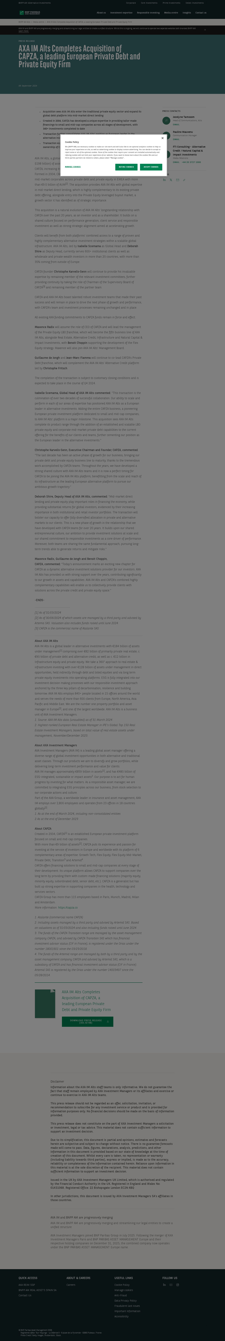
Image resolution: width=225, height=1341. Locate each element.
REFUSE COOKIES (126, 167)
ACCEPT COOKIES (151, 167)
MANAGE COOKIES (73, 167)
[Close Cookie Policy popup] (162, 138)
